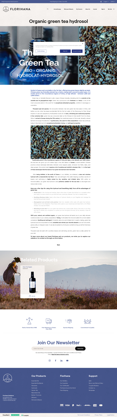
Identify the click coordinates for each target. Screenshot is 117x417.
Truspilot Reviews (94, 385)
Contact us (92, 388)
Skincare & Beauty (36, 400)
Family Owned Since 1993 (29, 327)
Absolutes (34, 385)
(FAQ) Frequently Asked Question (10, 1)
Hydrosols (34, 388)
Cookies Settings (41, 51)
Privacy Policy (98, 415)
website (33, 238)
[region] (59, 49)
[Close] (82, 43)
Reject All (65, 51)
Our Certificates (64, 385)
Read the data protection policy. (60, 354)
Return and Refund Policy (96, 383)
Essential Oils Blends (37, 383)
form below (58, 238)
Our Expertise (64, 383)
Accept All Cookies (77, 51)
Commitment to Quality (87, 327)
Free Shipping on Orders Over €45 (58, 1)
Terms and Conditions (84, 415)
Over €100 (49, 329)
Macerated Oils (35, 392)
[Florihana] (16, 9)
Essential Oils (35, 381)
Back (58, 244)
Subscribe (80, 348)
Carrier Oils (34, 390)
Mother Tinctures (36, 395)
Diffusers (34, 397)
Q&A (90, 381)
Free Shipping (64, 390)
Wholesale (92, 390)
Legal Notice (110, 415)
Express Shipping (68, 327)
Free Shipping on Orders (49, 327)
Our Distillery (63, 381)
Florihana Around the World (68, 388)
